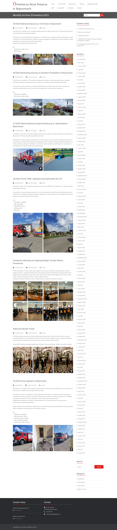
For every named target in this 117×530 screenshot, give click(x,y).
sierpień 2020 (81, 306)
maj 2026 (80, 69)
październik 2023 (82, 175)
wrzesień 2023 (82, 179)
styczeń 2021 (81, 288)
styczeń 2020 (81, 329)
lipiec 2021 (81, 268)
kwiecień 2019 (82, 360)
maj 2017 (80, 439)
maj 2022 (80, 234)
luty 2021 (80, 285)
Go (102, 15)
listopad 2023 (81, 172)
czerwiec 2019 (82, 353)
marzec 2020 (81, 323)
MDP (52, 8)
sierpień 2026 (81, 59)
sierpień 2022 (81, 223)
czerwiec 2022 (82, 230)
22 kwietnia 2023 (19, 130)
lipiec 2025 (81, 104)
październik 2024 (82, 134)
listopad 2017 (81, 418)
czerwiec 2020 (82, 312)
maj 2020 (80, 316)
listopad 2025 (81, 90)
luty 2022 (80, 244)
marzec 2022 (81, 240)
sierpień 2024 (81, 141)
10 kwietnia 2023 (19, 333)
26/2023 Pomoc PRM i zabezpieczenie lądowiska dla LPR (37, 179)
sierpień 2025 (81, 100)
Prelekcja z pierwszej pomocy (86, 28)
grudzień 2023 (81, 169)
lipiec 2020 (81, 309)
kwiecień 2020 (82, 319)
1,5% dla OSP (61, 4)
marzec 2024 (81, 158)
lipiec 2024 (81, 145)
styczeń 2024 (81, 165)
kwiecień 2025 (82, 114)
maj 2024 (80, 151)
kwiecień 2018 (82, 401)
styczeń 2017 (81, 453)
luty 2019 (80, 367)
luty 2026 (80, 80)
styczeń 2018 (81, 412)
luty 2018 (80, 408)
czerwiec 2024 (82, 148)
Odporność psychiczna (84, 32)
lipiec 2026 (81, 62)
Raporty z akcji (82, 489)
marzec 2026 (81, 76)
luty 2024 (80, 162)
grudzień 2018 (81, 374)
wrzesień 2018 (82, 384)
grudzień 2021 (81, 251)
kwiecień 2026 (82, 73)
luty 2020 (80, 326)
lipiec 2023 (81, 186)
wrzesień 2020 (82, 302)
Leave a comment (32, 28)
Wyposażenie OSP (92, 4)
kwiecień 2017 (82, 442)
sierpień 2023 (81, 182)
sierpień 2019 (81, 347)
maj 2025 (80, 110)
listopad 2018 (81, 377)
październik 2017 (82, 422)
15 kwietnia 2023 (19, 267)
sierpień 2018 (81, 388)
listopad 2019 (81, 336)
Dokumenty (70, 8)
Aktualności (72, 4)
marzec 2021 (81, 282)
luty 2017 (80, 449)
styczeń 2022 (81, 247)
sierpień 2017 (81, 429)
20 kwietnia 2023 (19, 183)
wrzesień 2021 (82, 261)
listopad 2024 (81, 131)
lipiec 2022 (81, 227)
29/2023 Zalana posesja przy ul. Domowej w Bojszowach (37, 24)
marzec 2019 (81, 364)
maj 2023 (80, 193)
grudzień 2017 (81, 415)
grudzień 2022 (81, 210)
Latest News (81, 485)
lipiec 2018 (81, 391)
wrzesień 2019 (82, 343)
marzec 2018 (81, 405)
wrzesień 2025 (82, 97)
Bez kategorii (81, 482)
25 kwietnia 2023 (19, 77)
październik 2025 (82, 93)
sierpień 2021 (81, 264)
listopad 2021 (81, 254)
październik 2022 (82, 217)
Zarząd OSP (60, 8)
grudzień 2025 (81, 86)
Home (53, 4)
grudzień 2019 (81, 333)
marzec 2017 (81, 446)
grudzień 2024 (81, 127)
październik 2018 (82, 381)
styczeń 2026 (81, 83)
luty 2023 (80, 203)
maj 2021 (80, 275)
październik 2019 (82, 340)
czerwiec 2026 (82, 66)
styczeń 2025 (81, 124)
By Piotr (43, 130)
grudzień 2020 (81, 292)
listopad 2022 (81, 213)
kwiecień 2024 (82, 155)
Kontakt (79, 8)
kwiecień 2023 (82, 196)
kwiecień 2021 (82, 278)
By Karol (43, 28)
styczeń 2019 (81, 371)
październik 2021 (82, 258)
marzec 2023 (81, 199)
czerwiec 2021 (82, 271)
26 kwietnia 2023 (19, 28)
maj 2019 (80, 357)
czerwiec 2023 (82, 189)
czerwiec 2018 (82, 395)
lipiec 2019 (81, 350)
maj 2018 (80, 398)
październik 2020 (82, 299)
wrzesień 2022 (82, 220)
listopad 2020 (81, 295)
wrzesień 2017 (82, 425)
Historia (82, 4)
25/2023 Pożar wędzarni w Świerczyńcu (30, 381)
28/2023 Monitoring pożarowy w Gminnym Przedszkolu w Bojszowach (43, 73)
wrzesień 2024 (82, 138)
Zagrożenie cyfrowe (83, 35)
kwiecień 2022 (82, 237)
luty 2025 (80, 121)
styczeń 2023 (81, 206)
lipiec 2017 (81, 432)
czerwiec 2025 (82, 107)
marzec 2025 (81, 117)
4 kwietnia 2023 (19, 385)
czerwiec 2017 (82, 436)
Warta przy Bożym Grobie (23, 329)
